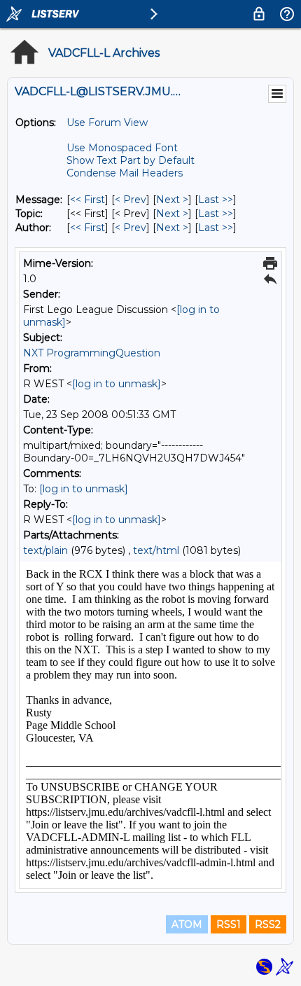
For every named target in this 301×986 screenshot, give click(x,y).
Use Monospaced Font (122, 147)
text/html (156, 550)
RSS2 (268, 924)
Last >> (215, 199)
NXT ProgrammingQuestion (91, 353)
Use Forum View (107, 122)
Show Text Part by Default (130, 160)
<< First (87, 199)
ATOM (187, 924)
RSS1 (228, 924)
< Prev (130, 199)
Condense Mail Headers (124, 173)
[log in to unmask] (116, 383)
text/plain (45, 550)
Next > (172, 199)
